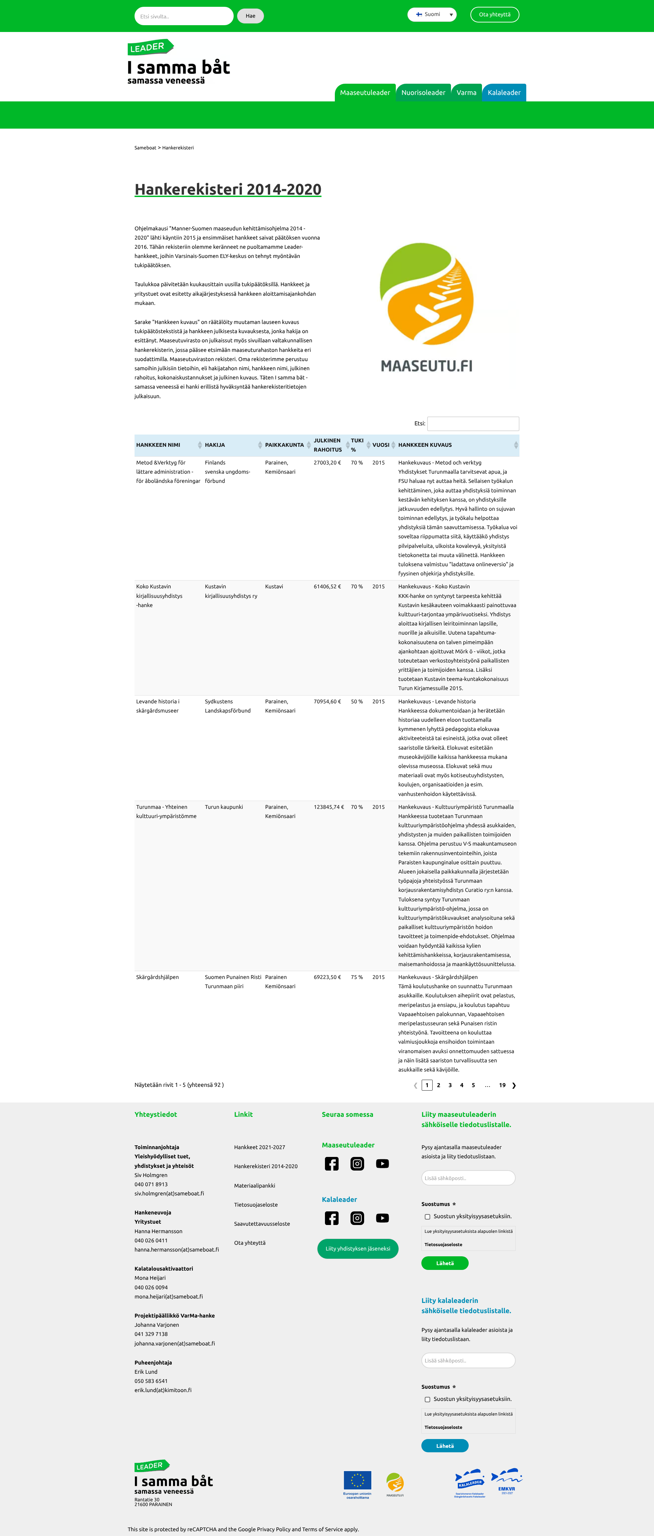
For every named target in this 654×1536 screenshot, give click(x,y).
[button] (250, 16)
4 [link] (462, 1085)
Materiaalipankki (255, 1186)
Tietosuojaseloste (256, 1205)
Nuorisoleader (424, 92)
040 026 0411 (151, 1241)
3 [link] (450, 1085)
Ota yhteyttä (250, 1243)
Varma (467, 92)
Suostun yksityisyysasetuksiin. (473, 1216)
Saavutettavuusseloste (262, 1224)
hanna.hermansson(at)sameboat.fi (177, 1250)
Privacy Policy (274, 1529)
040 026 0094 (151, 1288)
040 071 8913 (151, 1184)
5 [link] (473, 1085)
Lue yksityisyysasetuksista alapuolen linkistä (468, 1238)
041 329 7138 (151, 1334)
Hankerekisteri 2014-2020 (266, 1166)
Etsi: (420, 423)
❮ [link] (415, 1085)
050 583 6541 (151, 1381)
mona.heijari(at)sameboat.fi (169, 1297)
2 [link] (438, 1085)
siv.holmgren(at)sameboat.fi (169, 1194)
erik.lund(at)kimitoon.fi (163, 1390)
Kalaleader (504, 92)
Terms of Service (322, 1529)
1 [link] (427, 1085)
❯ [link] (514, 1085)
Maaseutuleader (365, 92)
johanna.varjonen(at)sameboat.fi (175, 1344)
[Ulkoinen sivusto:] (332, 1164)
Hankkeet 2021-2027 (259, 1147)
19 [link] (502, 1085)
